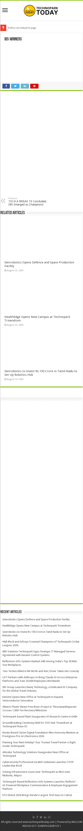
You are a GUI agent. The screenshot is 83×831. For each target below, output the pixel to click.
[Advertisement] (39, 120)
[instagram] (49, 817)
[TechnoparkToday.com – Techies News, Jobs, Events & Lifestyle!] (41, 11)
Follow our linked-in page (22, 27)
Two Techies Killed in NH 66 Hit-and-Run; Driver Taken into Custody (40, 671)
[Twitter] (41, 817)
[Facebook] (37, 817)
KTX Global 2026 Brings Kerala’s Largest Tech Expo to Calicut (37, 795)
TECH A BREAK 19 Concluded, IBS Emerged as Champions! (27, 201)
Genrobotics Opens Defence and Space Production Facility (36, 619)
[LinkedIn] (45, 817)
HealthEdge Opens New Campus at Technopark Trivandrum (36, 625)
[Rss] (33, 817)
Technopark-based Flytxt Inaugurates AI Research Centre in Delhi (39, 716)
